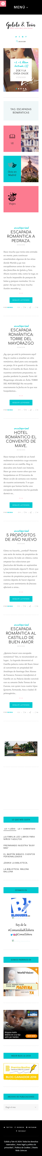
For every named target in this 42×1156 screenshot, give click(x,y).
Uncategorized (21, 228)
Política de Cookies (22, 1147)
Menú (19, 7)
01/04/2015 (21, 347)
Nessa (10, 307)
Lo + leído (9, 829)
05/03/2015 (21, 450)
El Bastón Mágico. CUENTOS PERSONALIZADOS (19, 855)
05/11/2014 (21, 646)
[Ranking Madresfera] (21, 941)
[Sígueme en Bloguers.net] (21, 899)
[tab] (10, 829)
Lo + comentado (26, 829)
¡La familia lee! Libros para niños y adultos (19, 838)
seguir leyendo (21, 300)
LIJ (26, 66)
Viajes (12, 203)
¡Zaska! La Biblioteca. (16, 863)
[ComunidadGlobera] (21, 925)
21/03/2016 (21, 245)
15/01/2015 (21, 543)
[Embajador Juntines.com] (21, 918)
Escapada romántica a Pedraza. (21, 236)
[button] (3, 4)
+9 (19, 62)
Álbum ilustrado (21, 64)
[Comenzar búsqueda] (17, 41)
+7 (15, 62)
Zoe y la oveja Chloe (21, 72)
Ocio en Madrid (12, 173)
